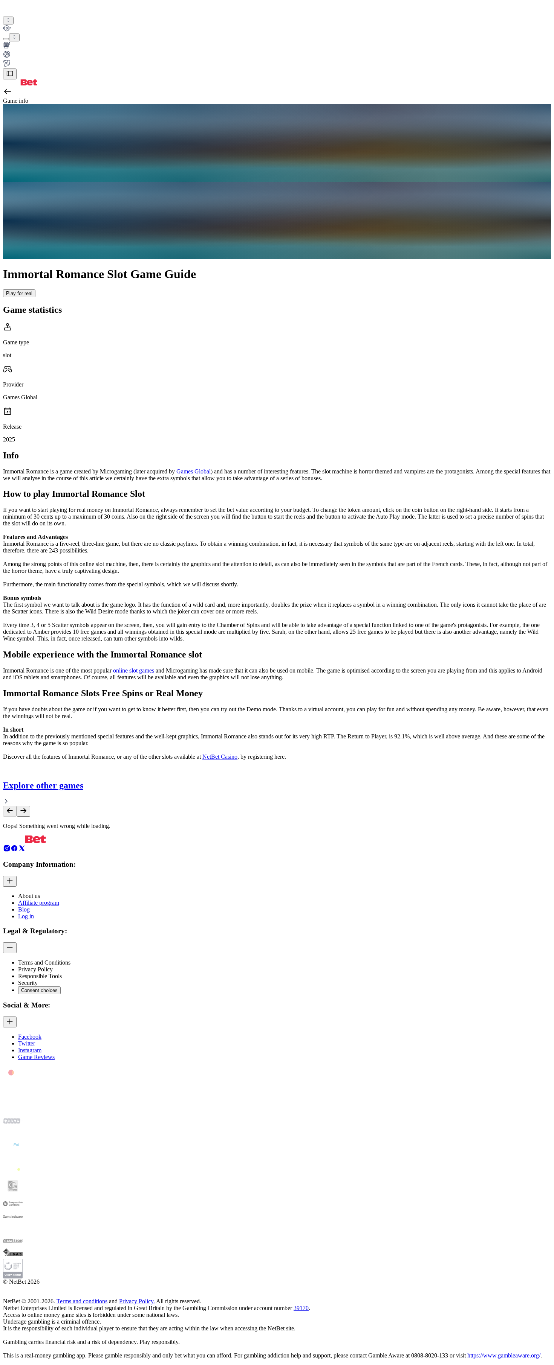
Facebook (29, 1036)
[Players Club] (277, 28)
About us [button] (29, 896)
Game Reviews (36, 1057)
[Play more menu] (6, 39)
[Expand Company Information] (10, 881)
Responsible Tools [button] (40, 976)
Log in (26, 916)
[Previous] (10, 811)
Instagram (29, 1050)
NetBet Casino (219, 756)
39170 (301, 1308)
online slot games (133, 670)
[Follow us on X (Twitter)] (22, 850)
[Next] (23, 811)
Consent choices (39, 990)
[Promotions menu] (8, 20)
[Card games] (277, 63)
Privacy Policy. (137, 1301)
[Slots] (277, 45)
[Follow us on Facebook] (14, 850)
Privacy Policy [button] (35, 969)
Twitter (26, 1043)
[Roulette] (277, 54)
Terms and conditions (82, 1301)
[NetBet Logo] (20, 83)
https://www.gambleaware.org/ (503, 1355)
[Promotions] (8, 20)
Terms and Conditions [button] (44, 962)
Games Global (193, 471)
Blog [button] (24, 909)
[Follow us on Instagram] (7, 850)
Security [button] (28, 983)
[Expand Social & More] (10, 1022)
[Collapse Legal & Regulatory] (10, 947)
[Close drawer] (10, 73)
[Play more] (14, 37)
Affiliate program (38, 902)
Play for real (19, 293)
